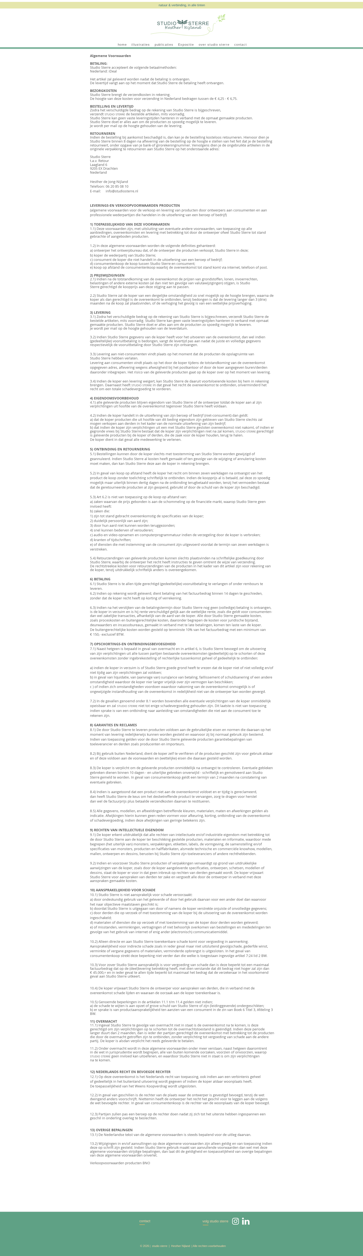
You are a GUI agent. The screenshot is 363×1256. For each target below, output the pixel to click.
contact (144, 1221)
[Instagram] (235, 1221)
